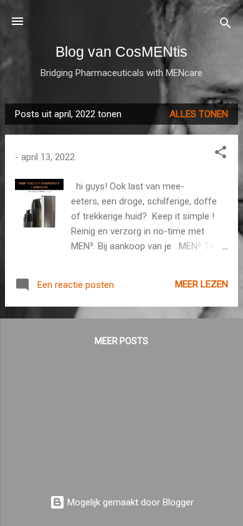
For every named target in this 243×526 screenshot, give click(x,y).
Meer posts (121, 341)
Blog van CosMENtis (121, 52)
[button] (220, 154)
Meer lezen (201, 284)
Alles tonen (198, 114)
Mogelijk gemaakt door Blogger (129, 502)
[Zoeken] (225, 25)
